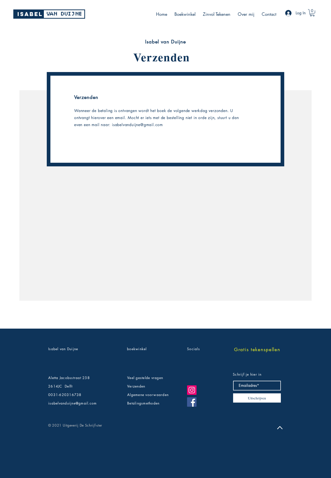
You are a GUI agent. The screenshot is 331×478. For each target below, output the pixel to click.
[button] (312, 12)
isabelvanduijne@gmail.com (137, 124)
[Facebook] (192, 402)
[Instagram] (192, 390)
